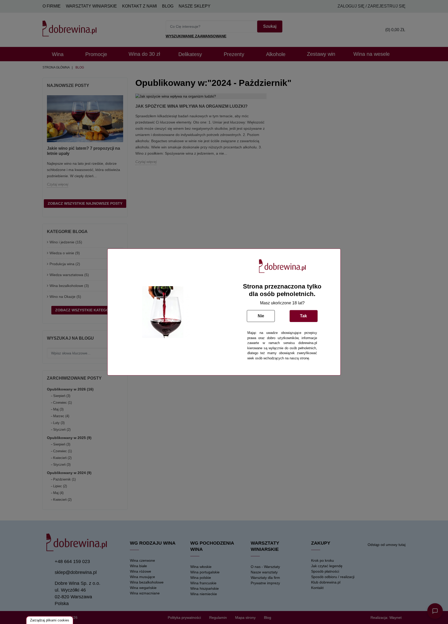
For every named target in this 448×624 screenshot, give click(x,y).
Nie (261, 316)
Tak (303, 316)
